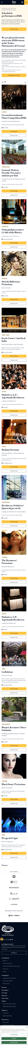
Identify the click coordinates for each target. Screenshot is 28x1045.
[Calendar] (22, 2)
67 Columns (6, 1013)
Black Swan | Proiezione (14, 784)
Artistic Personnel (7, 963)
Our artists (4, 993)
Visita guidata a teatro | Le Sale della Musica (13, 231)
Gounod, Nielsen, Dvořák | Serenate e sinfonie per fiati (11, 173)
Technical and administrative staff (11, 966)
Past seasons (5, 990)
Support (4, 1001)
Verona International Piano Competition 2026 (14, 116)
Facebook (10, 939)
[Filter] (25, 82)
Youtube (12, 939)
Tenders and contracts (8, 1025)
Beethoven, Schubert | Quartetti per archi (13, 507)
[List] (3, 82)
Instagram (8, 939)
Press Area (4, 995)
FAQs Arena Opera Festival (9, 1004)
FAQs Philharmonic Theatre (9, 1006)
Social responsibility (8, 981)
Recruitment (6, 1022)
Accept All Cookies (14, 1042)
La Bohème (7, 672)
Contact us (5, 969)
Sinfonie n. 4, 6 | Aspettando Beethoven (13, 396)
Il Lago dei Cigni (10, 838)
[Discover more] (14, 97)
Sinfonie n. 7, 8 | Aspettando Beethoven (13, 618)
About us (5, 960)
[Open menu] (2, 2)
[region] (14, 1035)
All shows (4, 987)
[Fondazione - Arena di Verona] (14, 2)
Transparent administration (9, 978)
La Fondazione (5, 958)
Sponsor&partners (7, 1016)
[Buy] (26, 2)
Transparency (5, 975)
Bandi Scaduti (6, 983)
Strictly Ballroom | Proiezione (11, 283)
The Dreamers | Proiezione (9, 562)
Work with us (5, 1019)
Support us (4, 1010)
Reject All (14, 1038)
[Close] (26, 1027)
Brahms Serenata (10, 449)
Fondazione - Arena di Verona (8, 930)
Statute (4, 971)
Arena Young (5, 998)
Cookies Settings (13, 1034)
